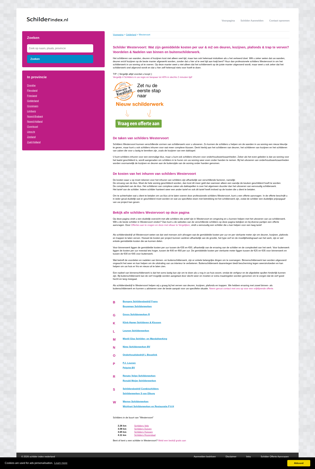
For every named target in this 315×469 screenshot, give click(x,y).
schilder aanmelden (252, 20)
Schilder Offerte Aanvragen (275, 456)
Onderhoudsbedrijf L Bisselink (140, 355)
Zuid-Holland (34, 142)
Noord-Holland (34, 121)
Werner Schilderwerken (135, 401)
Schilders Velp (141, 426)
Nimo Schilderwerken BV (136, 347)
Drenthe (31, 85)
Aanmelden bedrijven (205, 456)
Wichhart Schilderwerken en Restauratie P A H (148, 406)
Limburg (31, 111)
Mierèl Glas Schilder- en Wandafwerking (145, 338)
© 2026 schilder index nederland (38, 456)
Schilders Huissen (143, 432)
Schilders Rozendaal (145, 435)
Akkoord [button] (299, 463)
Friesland (32, 95)
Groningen (32, 106)
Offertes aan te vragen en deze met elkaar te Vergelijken (160, 225)
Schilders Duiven (143, 429)
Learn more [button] (60, 463)
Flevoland (32, 90)
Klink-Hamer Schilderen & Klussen (142, 322)
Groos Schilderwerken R (136, 314)
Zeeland (31, 136)
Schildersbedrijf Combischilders (141, 388)
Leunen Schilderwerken (136, 330)
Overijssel (32, 126)
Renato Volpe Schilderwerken (139, 376)
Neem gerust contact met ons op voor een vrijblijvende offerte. (241, 288)
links (248, 456)
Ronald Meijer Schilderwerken (139, 380)
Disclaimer (231, 456)
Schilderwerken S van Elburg (139, 393)
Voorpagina (228, 20)
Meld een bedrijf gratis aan (172, 440)
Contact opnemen (279, 20)
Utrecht (31, 131)
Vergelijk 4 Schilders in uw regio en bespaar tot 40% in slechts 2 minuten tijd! (152, 77)
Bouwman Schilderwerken (137, 306)
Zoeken (35, 58)
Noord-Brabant (35, 116)
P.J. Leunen (129, 363)
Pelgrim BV (129, 368)
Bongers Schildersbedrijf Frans (140, 301)
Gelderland (33, 100)
